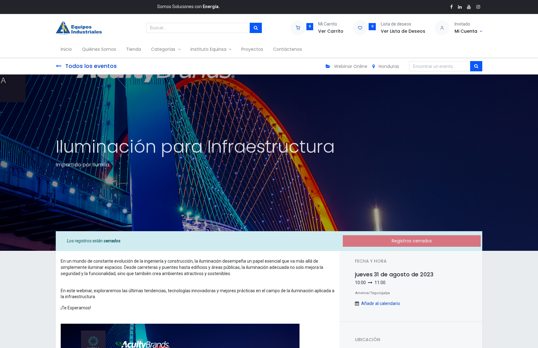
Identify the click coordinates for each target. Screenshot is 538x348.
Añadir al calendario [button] (380, 303)
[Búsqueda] (256, 28)
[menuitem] (66, 49)
